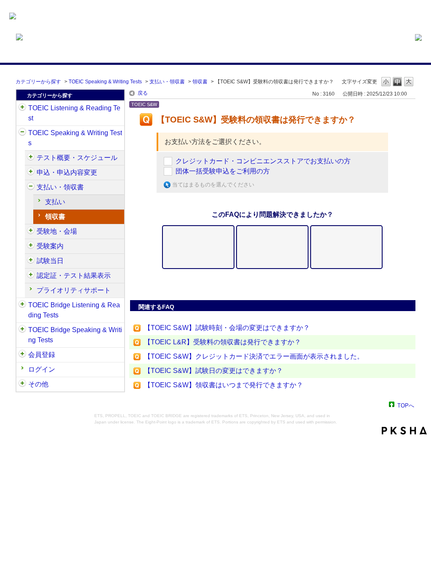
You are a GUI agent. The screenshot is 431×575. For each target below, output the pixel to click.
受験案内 (50, 246)
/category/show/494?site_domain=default (31, 261)
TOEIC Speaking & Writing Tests (105, 82)
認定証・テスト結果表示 (74, 275)
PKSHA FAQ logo (404, 430)
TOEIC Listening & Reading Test (74, 113)
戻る (143, 93)
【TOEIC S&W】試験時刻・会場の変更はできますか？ (227, 327)
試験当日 (50, 260)
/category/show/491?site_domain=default (31, 246)
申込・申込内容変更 (67, 172)
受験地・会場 (57, 231)
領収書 (200, 82)
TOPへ (405, 405)
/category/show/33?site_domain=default (22, 305)
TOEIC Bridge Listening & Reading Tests (74, 310)
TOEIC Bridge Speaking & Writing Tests (75, 334)
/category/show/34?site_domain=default (22, 330)
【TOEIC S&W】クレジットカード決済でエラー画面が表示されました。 (254, 356)
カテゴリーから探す (38, 82)
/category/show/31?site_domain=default (22, 108)
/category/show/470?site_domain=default (31, 158)
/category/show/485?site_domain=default (31, 187)
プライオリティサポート (74, 290)
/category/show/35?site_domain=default (22, 384)
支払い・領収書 (167, 82)
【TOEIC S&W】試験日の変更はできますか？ (213, 370)
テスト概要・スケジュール (77, 157)
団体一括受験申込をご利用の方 (223, 171)
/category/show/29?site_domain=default (22, 355)
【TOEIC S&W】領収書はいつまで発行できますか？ (223, 385)
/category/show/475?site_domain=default (31, 173)
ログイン (41, 369)
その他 (38, 384)
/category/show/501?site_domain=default (31, 276)
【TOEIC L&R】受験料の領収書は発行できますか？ (222, 342)
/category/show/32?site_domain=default (22, 133)
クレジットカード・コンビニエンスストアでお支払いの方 (263, 161)
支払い (55, 201)
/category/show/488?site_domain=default (31, 231)
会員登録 (41, 354)
